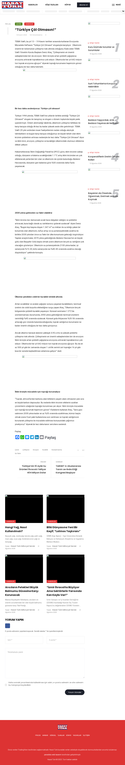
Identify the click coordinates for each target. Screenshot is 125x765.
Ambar (45, 735)
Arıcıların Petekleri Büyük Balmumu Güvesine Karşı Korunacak (21, 591)
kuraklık (45, 450)
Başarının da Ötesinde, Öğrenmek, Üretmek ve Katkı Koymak (103, 196)
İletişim (86, 735)
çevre (17, 450)
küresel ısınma (57, 450)
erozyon (36, 450)
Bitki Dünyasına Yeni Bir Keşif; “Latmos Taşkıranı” (63, 529)
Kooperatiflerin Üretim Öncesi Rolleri (103, 158)
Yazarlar (77, 735)
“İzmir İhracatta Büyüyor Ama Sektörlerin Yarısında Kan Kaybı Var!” (64, 591)
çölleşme (26, 450)
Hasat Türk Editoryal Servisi (23, 546)
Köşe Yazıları (51, 5)
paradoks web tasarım (52, 755)
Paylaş (50, 437)
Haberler (33, 5)
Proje (38, 735)
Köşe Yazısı (94, 43)
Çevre (18, 24)
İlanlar (61, 735)
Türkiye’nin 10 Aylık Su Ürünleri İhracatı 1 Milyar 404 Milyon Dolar (32, 469)
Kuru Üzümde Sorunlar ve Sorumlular (101, 49)
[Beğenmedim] (23, 443)
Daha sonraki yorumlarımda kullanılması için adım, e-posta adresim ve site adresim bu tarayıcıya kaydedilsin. (46, 683)
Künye (68, 735)
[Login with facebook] (7, 629)
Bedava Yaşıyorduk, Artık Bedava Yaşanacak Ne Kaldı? (103, 122)
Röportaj (69, 5)
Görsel (53, 735)
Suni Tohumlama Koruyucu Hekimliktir (102, 85)
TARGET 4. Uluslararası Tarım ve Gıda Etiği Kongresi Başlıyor (68, 469)
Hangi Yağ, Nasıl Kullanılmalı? (16, 529)
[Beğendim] (15, 443)
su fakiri (18, 453)
